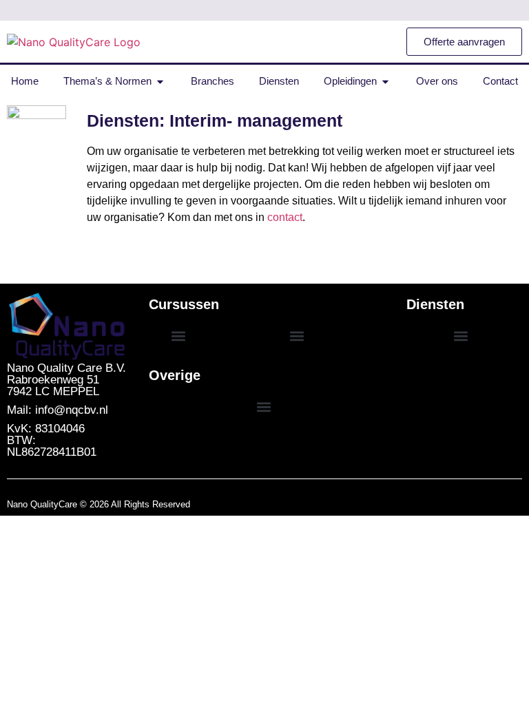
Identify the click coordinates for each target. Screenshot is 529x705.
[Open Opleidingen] (385, 82)
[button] (178, 336)
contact (284, 217)
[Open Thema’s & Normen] (160, 82)
